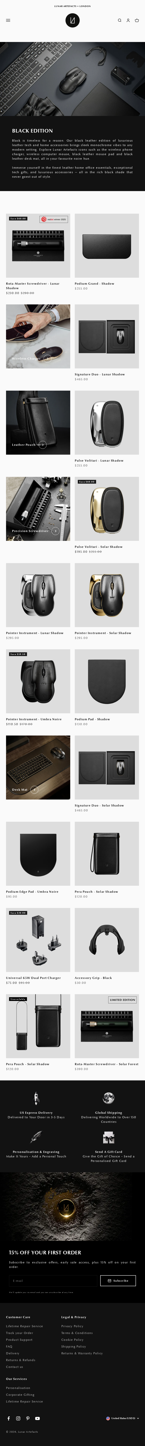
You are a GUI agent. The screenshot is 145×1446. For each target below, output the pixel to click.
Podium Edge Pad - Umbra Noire (32, 892)
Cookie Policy (72, 1340)
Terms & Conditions (77, 1333)
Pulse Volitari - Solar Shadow (99, 547)
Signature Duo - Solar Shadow (99, 805)
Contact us (14, 1367)
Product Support (19, 1340)
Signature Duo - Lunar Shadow (100, 374)
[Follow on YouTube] (37, 1418)
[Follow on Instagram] (18, 1418)
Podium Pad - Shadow (92, 719)
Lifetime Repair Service (24, 1326)
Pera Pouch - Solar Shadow (96, 892)
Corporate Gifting (20, 1395)
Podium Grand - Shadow (95, 284)
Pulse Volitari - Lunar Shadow (99, 461)
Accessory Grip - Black (93, 978)
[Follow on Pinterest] (27, 1418)
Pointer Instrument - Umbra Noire (34, 719)
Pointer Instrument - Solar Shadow (103, 633)
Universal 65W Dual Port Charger (33, 978)
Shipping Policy (73, 1346)
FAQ (9, 1346)
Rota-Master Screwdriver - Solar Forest (107, 1064)
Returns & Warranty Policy (82, 1353)
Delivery (13, 1353)
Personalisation (18, 1388)
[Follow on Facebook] (8, 1418)
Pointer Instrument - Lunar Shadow (35, 633)
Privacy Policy (72, 1326)
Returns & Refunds (20, 1360)
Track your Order (19, 1333)
